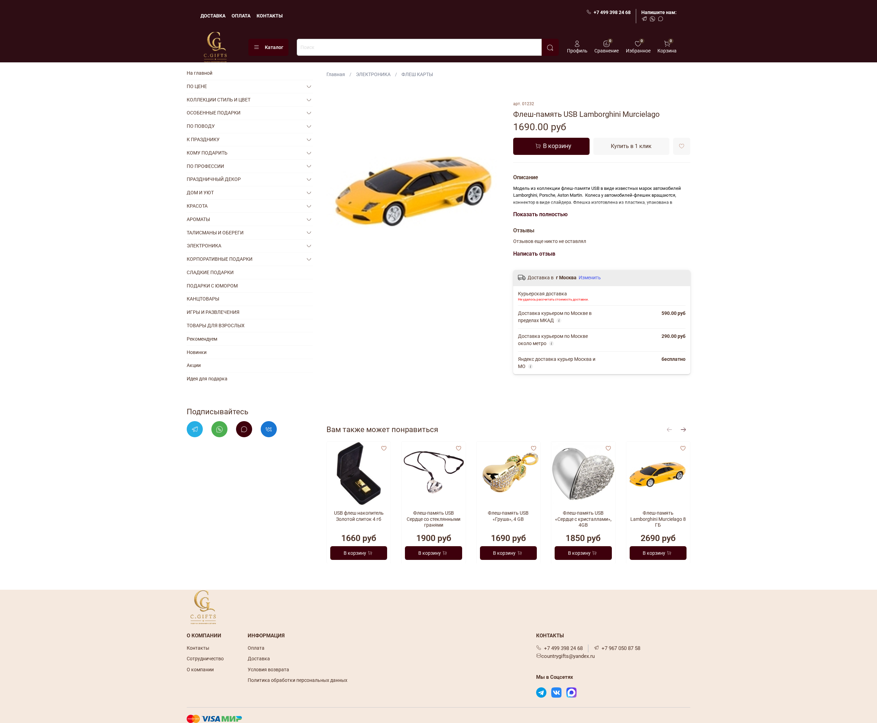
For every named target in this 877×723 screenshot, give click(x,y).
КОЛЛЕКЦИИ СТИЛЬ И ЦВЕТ (218, 99)
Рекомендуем (202, 339)
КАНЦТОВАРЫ (203, 299)
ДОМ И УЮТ (200, 192)
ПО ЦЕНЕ (197, 86)
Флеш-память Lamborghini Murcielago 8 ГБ (658, 519)
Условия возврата (268, 669)
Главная (335, 74)
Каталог (274, 47)
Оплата (256, 648)
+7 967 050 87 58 (621, 648)
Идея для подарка (207, 378)
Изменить (590, 277)
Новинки (197, 352)
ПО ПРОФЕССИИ (205, 166)
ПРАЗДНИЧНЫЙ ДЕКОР (214, 179)
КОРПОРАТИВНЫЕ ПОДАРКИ (219, 259)
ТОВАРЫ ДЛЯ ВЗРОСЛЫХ (216, 325)
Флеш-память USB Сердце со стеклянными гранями (433, 519)
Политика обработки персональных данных (297, 680)
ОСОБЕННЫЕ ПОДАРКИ (213, 112)
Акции (194, 365)
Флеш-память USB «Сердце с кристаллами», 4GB (583, 519)
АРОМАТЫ (198, 219)
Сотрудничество (205, 658)
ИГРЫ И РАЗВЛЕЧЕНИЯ (213, 312)
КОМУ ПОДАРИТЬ (207, 153)
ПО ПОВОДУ (201, 126)
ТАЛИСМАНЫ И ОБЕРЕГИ (215, 232)
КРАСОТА (197, 206)
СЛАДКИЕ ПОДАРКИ (210, 272)
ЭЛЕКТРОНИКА (373, 74)
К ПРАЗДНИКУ (203, 139)
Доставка (259, 658)
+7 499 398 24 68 (612, 12)
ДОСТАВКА (212, 16)
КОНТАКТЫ (270, 16)
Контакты (198, 648)
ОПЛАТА (241, 16)
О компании (200, 669)
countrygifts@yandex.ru (568, 656)
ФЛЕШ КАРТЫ (417, 74)
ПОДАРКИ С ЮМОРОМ (212, 286)
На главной (199, 73)
